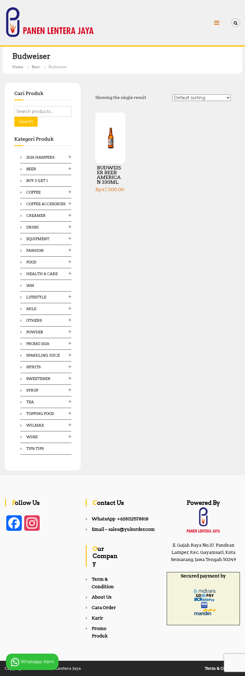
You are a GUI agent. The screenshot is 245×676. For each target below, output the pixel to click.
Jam (30, 285)
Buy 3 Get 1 (37, 180)
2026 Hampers (40, 157)
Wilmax (35, 425)
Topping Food (40, 413)
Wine (32, 437)
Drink (32, 227)
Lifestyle (36, 297)
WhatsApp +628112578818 (120, 519)
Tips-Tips (35, 448)
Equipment (37, 239)
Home (17, 67)
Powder (34, 332)
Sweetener (38, 378)
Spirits (33, 367)
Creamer (36, 215)
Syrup (32, 390)
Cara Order (104, 607)
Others (34, 320)
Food (31, 262)
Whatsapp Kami (36, 661)
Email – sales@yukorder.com (123, 529)
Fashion (35, 250)
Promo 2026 (37, 343)
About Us (101, 597)
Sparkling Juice (43, 355)
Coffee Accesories (45, 204)
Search (26, 121)
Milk (31, 308)
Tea (30, 402)
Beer (36, 67)
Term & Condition (222, 668)
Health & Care (42, 274)
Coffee (33, 192)
